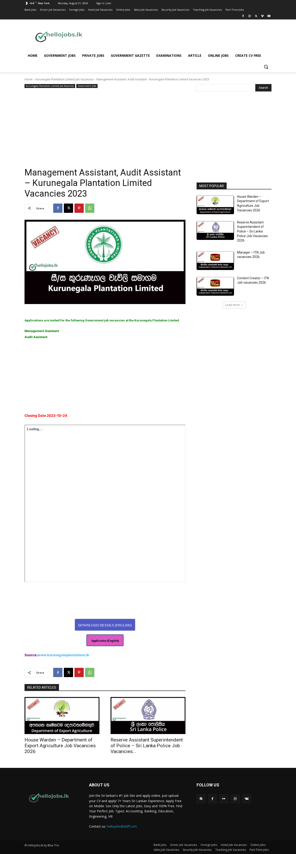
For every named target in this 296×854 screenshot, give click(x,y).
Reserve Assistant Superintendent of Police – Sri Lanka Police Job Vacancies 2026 (252, 231)
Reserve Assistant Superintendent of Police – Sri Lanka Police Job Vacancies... (147, 745)
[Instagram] (249, 16)
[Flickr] (223, 798)
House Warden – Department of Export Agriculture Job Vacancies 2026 (60, 745)
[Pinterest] (79, 208)
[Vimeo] (262, 16)
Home (29, 79)
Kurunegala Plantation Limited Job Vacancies (64, 79)
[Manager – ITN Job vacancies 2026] (215, 260)
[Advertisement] (185, 36)
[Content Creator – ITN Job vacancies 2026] (215, 286)
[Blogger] (201, 798)
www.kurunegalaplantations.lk (63, 655)
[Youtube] (268, 16)
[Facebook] (243, 16)
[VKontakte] (246, 798)
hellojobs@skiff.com (122, 826)
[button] (265, 66)
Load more (232, 305)
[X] (256, 16)
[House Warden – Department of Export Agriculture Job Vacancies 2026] (62, 715)
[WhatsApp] (89, 208)
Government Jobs (87, 86)
